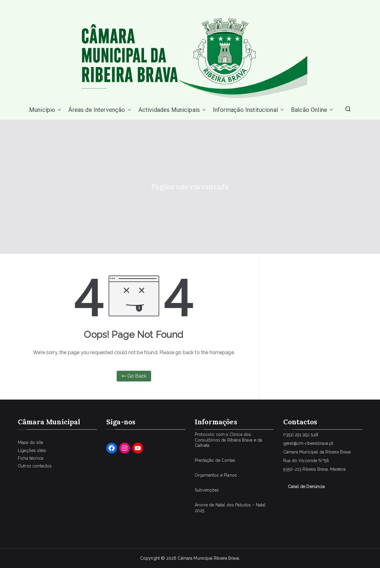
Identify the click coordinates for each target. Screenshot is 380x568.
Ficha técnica (30, 458)
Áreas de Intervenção (96, 109)
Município (42, 109)
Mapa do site (30, 442)
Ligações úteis (32, 450)
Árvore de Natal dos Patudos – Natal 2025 (230, 508)
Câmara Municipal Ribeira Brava (208, 558)
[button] (58, 110)
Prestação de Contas (215, 460)
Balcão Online (309, 109)
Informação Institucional (245, 109)
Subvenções (207, 490)
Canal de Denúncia (306, 486)
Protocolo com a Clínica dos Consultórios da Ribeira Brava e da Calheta (228, 439)
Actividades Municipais (169, 109)
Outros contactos (35, 466)
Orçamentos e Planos (216, 475)
